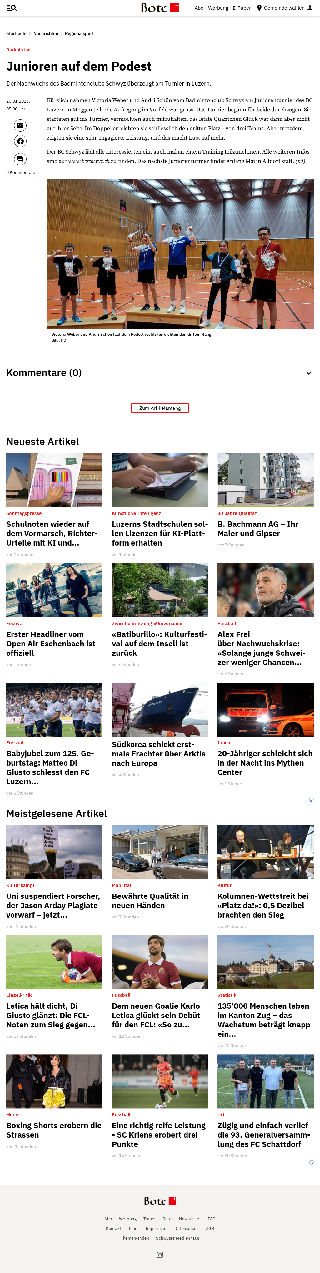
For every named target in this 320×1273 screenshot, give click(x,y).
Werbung (218, 8)
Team (133, 1228)
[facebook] (29, 144)
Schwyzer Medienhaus (177, 1238)
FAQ (212, 1219)
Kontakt (114, 1228)
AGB (210, 1228)
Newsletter (190, 1219)
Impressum (157, 1228)
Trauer (149, 1219)
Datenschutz (186, 1228)
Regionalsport (79, 33)
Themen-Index (135, 1238)
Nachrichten (45, 33)
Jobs (167, 1219)
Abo (199, 8)
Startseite (16, 33)
